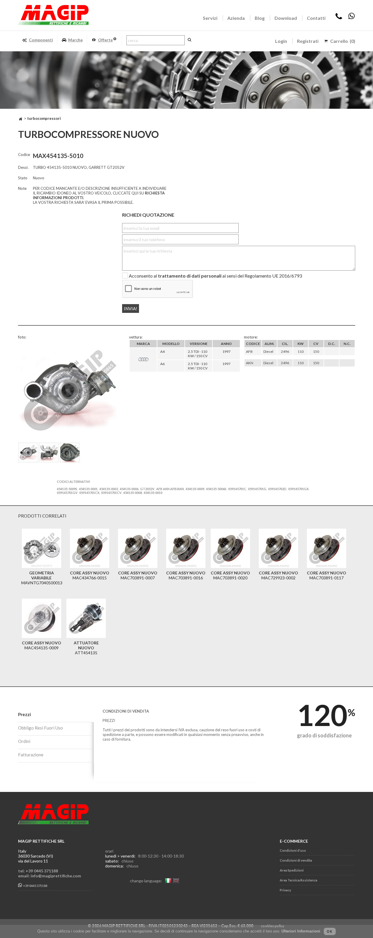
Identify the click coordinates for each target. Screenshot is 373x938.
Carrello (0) (342, 41)
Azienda (236, 18)
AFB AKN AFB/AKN (170, 489)
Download (286, 18)
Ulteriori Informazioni (300, 931)
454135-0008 (132, 493)
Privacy (285, 890)
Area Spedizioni (292, 870)
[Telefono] (338, 18)
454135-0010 (153, 493)
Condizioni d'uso (293, 850)
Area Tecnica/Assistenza (298, 880)
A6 (162, 364)
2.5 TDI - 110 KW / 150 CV (197, 353)
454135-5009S (67, 489)
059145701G (257, 489)
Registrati (308, 41)
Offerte (105, 39)
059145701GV (67, 493)
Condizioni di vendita (296, 860)
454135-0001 (88, 489)
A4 (162, 351)
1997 (226, 351)
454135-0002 (108, 489)
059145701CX (89, 493)
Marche (75, 39)
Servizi (210, 18)
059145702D (277, 489)
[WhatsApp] (351, 18)
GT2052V (147, 489)
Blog (260, 18)
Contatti (316, 18)
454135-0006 (129, 489)
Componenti (41, 39)
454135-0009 (195, 489)
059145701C (237, 489)
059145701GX (298, 489)
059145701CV (111, 493)
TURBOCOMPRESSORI (44, 118)
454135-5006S (216, 489)
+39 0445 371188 (34, 886)
